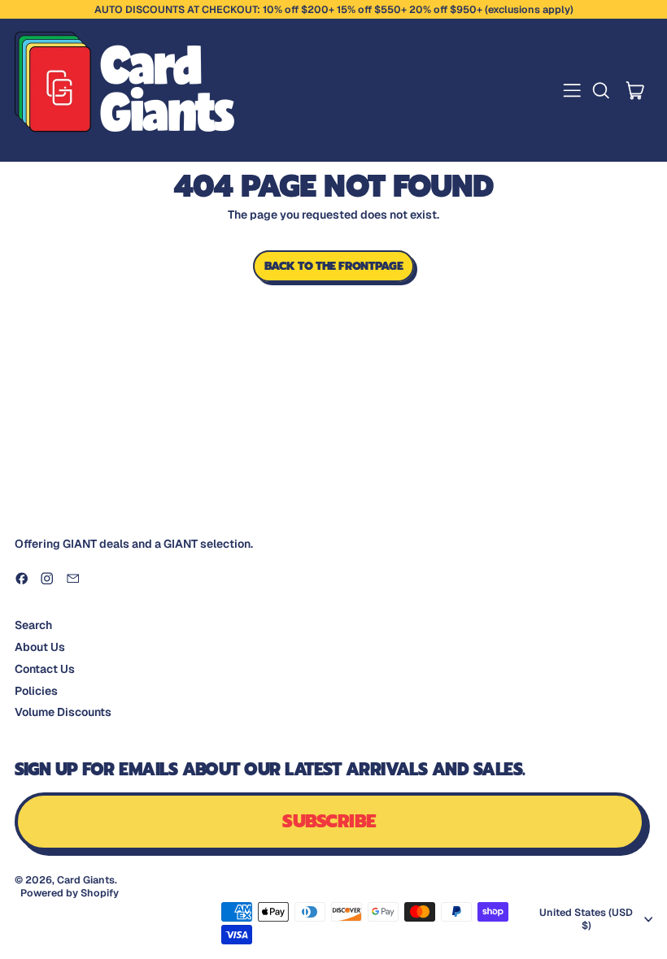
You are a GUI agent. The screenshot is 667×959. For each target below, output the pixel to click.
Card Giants (86, 880)
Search (33, 625)
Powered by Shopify (69, 893)
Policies (36, 690)
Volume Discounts (63, 712)
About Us (40, 647)
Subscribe (329, 821)
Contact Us (45, 669)
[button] (601, 90)
